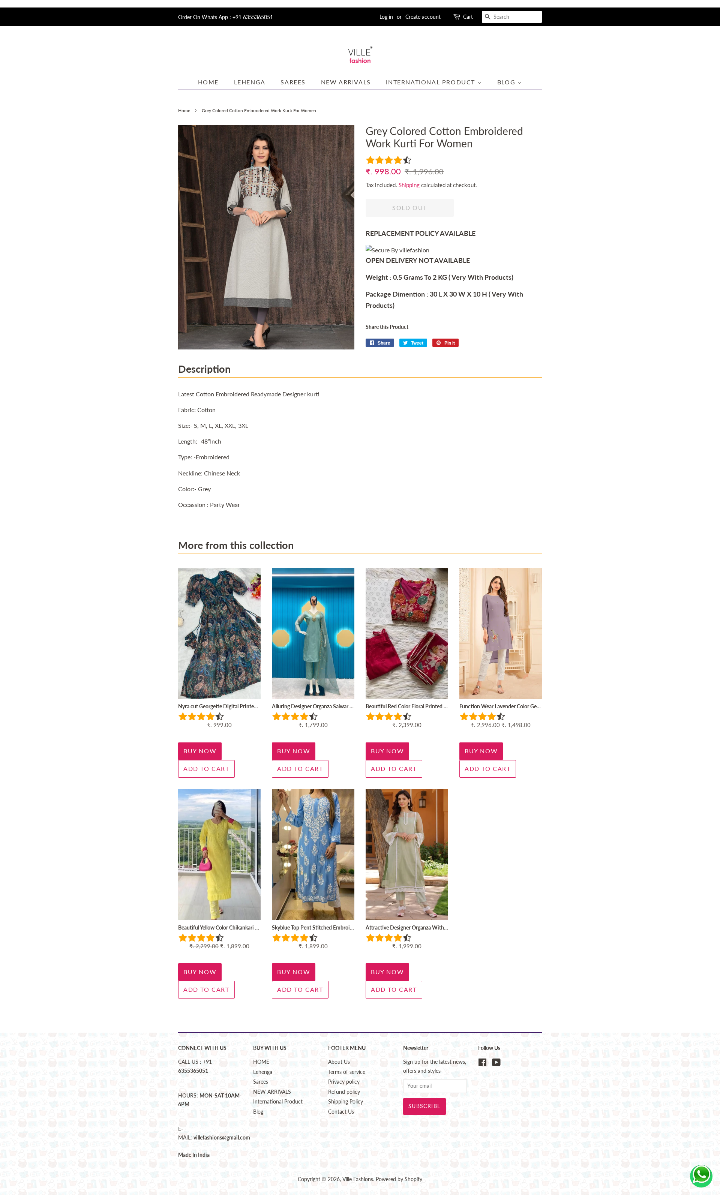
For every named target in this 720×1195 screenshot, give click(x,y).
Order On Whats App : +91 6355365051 (225, 17)
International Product (431, 81)
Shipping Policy (345, 1102)
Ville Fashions (357, 1179)
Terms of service (346, 1072)
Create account (423, 16)
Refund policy (344, 1092)
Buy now (199, 750)
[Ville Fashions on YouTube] (496, 1064)
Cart (468, 16)
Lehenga (250, 81)
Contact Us (341, 1112)
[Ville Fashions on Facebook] (482, 1064)
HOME (208, 81)
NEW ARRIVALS (346, 81)
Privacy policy (344, 1082)
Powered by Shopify (399, 1179)
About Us (339, 1062)
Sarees (293, 81)
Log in (386, 16)
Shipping (409, 184)
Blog (507, 81)
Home (184, 110)
